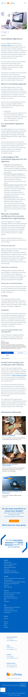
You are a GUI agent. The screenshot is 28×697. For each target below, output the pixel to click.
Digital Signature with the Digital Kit (11, 572)
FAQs (5, 599)
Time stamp (6, 569)
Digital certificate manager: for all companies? (12, 492)
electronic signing (6, 45)
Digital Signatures (7, 562)
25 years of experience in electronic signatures (14, 578)
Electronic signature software (10, 564)
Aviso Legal (5, 693)
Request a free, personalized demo (11, 583)
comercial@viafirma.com (12, 640)
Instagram (6, 627)
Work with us (6, 601)
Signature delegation (8, 435)
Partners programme (8, 580)
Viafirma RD (6, 585)
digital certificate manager (19, 375)
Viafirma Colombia (8, 587)
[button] (3, 341)
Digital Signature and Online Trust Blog (12, 592)
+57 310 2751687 (10, 656)
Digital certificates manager (10, 567)
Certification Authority (8, 608)
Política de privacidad (12, 693)
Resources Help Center (9, 594)
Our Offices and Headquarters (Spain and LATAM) (14, 581)
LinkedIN (6, 621)
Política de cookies (17, 695)
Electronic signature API (9, 596)
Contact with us (14, 521)
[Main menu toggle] (25, 2)
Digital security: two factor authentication (10, 464)
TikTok (5, 625)
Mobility (5, 32)
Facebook (6, 618)
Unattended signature (9, 565)
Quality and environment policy (10, 610)
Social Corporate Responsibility (10, 598)
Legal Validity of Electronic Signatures (12, 607)
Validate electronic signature (10, 570)
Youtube (6, 623)
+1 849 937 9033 (13, 665)
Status (23, 685)
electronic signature (14, 541)
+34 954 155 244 (10, 638)
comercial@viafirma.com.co (12, 658)
